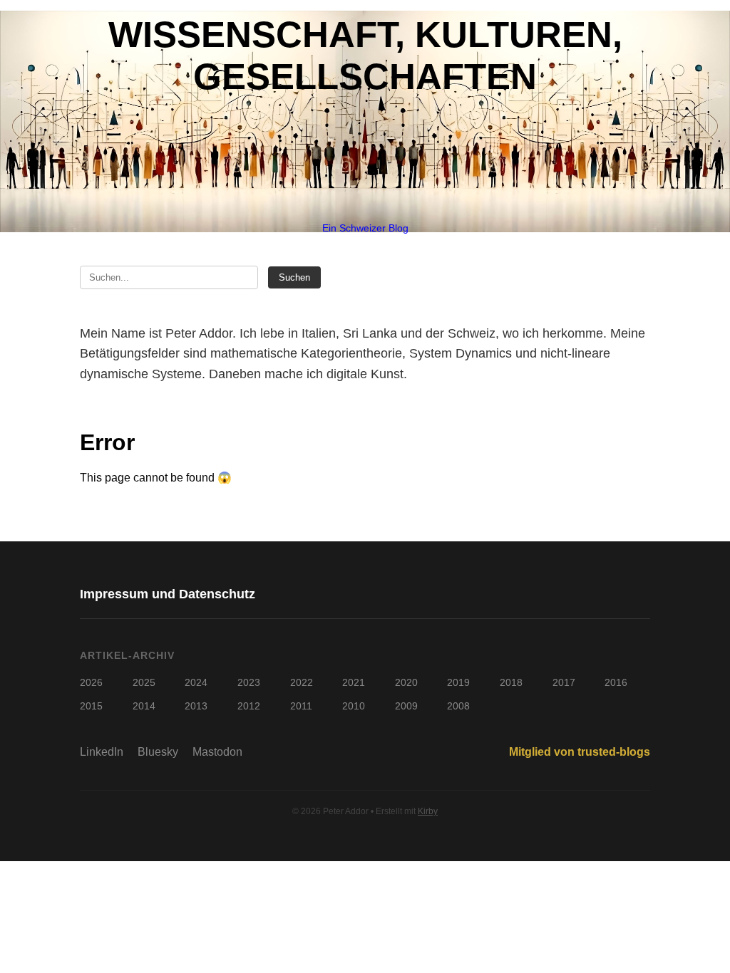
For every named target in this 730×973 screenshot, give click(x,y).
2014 (144, 706)
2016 (616, 682)
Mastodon (217, 752)
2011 (301, 706)
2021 (353, 682)
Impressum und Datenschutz (167, 594)
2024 (196, 682)
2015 (91, 706)
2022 (301, 682)
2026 (91, 682)
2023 (248, 682)
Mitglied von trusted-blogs (579, 752)
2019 (458, 682)
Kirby (428, 811)
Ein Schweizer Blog (365, 228)
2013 (196, 706)
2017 (563, 682)
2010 (353, 706)
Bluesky (158, 752)
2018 (511, 682)
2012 (248, 706)
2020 (406, 682)
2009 (406, 706)
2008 (458, 706)
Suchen (294, 277)
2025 (144, 682)
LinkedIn (101, 752)
